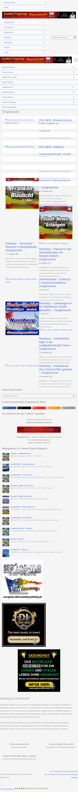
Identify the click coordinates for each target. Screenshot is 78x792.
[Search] (75, 37)
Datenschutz (58, 771)
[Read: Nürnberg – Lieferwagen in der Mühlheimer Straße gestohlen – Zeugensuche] (22, 318)
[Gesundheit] (39, 670)
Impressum (74, 771)
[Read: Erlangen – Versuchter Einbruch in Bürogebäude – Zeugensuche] (56, 222)
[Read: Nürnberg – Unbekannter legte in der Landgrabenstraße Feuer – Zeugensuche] (56, 331)
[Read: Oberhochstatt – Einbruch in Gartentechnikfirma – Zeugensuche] (22, 280)
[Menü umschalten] (45, 2)
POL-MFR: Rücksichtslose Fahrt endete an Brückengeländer (55, 124)
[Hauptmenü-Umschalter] (76, 60)
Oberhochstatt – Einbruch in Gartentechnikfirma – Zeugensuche (54, 283)
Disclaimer (66, 771)
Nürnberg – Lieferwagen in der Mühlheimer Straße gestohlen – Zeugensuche (55, 307)
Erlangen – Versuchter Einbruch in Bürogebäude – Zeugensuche (22, 247)
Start (51, 771)
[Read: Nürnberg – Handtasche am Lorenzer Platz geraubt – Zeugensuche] (22, 367)
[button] (9, 408)
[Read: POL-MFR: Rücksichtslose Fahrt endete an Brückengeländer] (22, 121)
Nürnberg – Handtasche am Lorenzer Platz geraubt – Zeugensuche (55, 369)
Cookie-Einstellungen (7, 789)
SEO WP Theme (49, 774)
